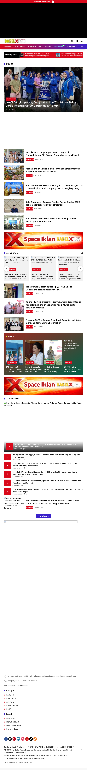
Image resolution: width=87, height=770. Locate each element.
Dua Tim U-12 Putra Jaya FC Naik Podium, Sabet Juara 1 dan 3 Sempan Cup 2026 (16, 278)
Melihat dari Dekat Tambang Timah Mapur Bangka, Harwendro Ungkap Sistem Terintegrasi (24, 55)
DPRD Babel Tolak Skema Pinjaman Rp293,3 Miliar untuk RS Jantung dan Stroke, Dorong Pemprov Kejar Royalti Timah (44, 475)
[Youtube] (27, 741)
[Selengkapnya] (82, 255)
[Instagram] (22, 741)
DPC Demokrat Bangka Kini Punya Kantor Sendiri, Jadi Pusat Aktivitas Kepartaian (63, 55)
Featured (29, 177)
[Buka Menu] (76, 41)
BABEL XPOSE (30, 161)
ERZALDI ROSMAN (12, 724)
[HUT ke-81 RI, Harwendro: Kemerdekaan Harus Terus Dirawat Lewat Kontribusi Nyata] (82, 55)
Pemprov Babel (12, 731)
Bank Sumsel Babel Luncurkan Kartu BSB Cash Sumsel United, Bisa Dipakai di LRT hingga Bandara (53, 504)
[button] (71, 41)
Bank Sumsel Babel (13, 727)
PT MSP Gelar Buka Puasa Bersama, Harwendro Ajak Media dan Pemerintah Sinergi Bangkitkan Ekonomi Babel (38, 753)
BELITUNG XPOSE (10, 760)
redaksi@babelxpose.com (18, 687)
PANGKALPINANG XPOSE (13, 757)
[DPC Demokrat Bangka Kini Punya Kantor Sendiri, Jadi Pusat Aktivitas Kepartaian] (46, 55)
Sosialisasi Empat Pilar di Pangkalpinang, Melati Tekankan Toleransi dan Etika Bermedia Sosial (52, 371)
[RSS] (35, 741)
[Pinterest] (14, 741)
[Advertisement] (43, 132)
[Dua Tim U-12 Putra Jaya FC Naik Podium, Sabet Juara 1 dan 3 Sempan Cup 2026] (16, 266)
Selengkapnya (43, 518)
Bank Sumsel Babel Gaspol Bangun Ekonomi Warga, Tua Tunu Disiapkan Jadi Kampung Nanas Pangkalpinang (54, 188)
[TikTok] (31, 741)
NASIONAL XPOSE (36, 749)
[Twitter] (10, 741)
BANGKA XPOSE (11, 101)
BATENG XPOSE (32, 757)
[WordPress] (18, 741)
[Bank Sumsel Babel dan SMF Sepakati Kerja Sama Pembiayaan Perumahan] (14, 224)
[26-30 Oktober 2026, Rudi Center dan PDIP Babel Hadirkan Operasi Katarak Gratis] (72, 354)
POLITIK (9, 711)
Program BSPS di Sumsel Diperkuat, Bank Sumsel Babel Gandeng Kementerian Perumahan (53, 323)
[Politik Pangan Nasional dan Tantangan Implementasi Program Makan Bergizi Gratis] (14, 174)
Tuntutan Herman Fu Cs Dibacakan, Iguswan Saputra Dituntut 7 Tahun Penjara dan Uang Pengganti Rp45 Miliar (46, 483)
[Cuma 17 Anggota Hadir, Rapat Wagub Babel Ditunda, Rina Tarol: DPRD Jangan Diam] (34, 354)
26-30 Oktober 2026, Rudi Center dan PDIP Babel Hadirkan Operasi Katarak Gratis (72, 371)
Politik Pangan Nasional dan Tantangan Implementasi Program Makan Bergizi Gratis (53, 172)
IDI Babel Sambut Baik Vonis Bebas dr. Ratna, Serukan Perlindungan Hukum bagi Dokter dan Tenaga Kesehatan (45, 466)
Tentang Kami (10, 749)
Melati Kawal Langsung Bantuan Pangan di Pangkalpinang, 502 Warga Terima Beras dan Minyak (52, 155)
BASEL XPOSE (46, 757)
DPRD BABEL (10, 720)
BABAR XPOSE (59, 757)
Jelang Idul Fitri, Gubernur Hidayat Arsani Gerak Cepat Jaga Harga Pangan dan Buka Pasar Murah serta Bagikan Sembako (53, 306)
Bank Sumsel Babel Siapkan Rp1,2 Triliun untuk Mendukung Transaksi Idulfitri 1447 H (49, 290)
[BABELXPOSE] (15, 41)
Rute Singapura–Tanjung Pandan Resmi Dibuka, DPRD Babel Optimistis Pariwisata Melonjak (53, 205)
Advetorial (29, 194)
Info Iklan (23, 749)
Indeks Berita (39, 760)
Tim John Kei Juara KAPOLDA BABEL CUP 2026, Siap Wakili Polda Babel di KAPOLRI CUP (42, 278)
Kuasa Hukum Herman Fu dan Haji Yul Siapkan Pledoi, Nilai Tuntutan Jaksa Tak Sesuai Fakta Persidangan (47, 492)
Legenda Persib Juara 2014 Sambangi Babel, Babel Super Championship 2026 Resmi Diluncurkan (70, 278)
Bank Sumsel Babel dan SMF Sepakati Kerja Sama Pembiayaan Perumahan (51, 222)
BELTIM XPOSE (25, 760)
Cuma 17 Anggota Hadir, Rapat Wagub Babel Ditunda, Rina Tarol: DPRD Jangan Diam (33, 371)
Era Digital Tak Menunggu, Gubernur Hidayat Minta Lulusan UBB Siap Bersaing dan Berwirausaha (46, 458)
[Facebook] (6, 741)
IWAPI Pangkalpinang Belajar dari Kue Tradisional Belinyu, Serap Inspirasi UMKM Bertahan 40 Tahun (42, 105)
